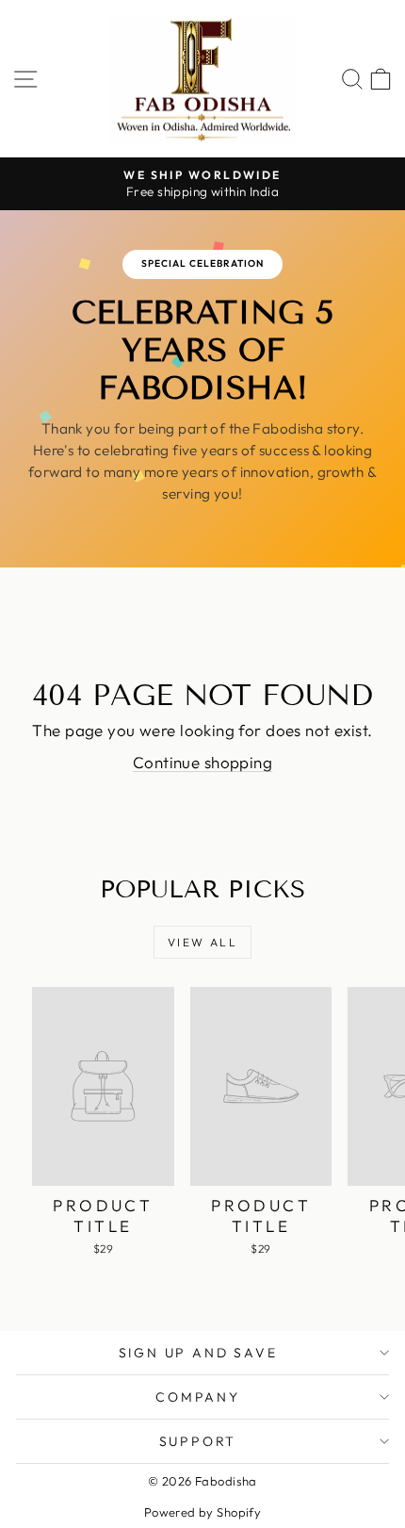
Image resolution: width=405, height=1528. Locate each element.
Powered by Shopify (203, 1512)
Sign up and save (198, 1352)
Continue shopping (202, 762)
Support (198, 1441)
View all (202, 942)
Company (197, 1396)
